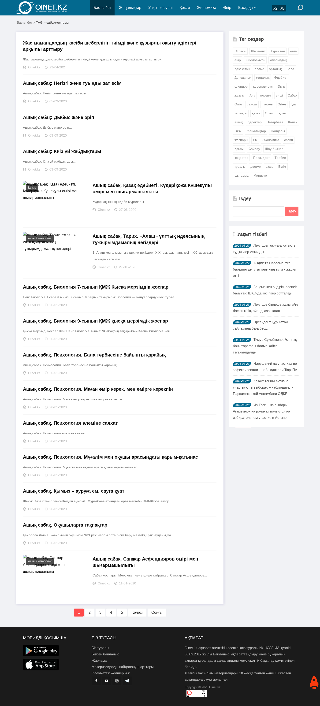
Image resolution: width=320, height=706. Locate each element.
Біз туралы (100, 648)
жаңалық (262, 77)
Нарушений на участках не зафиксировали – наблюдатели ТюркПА (265, 366)
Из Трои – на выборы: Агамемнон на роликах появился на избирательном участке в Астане (261, 411)
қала (293, 51)
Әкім (238, 131)
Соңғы (157, 612)
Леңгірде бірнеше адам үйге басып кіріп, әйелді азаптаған (265, 307)
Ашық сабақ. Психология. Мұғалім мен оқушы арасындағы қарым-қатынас (110, 457)
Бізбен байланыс (105, 654)
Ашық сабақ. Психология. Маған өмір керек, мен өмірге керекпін (98, 389)
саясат (252, 104)
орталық (275, 69)
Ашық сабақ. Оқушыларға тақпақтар (65, 525)
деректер (255, 122)
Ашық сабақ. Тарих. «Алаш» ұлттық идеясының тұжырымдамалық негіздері (149, 239)
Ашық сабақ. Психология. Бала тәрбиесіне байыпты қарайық (94, 354)
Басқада (245, 8)
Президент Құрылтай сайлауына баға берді (260, 325)
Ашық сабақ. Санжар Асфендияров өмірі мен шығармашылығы (145, 562)
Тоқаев (267, 104)
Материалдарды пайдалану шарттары (123, 667)
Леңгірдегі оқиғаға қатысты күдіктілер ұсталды (264, 248)
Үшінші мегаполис (40, 238)
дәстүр (255, 166)
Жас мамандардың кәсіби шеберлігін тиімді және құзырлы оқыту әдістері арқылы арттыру (109, 46)
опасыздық (278, 60)
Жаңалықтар (130, 8)
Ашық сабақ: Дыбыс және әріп (58, 117)
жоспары (241, 140)
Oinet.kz (215, 687)
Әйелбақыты (255, 60)
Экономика (206, 8)
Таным (32, 187)
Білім (282, 166)
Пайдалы (278, 131)
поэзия (265, 95)
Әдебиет (281, 77)
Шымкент (258, 51)
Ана (252, 95)
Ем (255, 140)
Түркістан (277, 51)
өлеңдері (241, 86)
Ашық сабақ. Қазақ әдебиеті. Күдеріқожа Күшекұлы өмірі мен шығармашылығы (152, 188)
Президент (261, 158)
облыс (259, 69)
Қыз (293, 104)
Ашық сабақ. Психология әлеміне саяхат (70, 423)
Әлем (269, 113)
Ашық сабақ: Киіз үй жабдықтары (62, 151)
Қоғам (185, 8)
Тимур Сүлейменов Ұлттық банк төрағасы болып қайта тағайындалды (265, 346)
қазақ (256, 113)
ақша (269, 166)
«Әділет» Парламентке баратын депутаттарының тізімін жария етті (264, 269)
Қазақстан (242, 69)
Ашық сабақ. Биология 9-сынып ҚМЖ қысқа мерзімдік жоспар (95, 320)
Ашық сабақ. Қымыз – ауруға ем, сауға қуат (73, 491)
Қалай (293, 122)
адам (283, 113)
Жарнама (99, 660)
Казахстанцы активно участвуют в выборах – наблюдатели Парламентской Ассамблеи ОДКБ (263, 387)
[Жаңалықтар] (45, 7)
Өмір (281, 86)
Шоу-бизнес (274, 149)
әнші (279, 95)
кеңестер (241, 158)
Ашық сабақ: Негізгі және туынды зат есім (72, 83)
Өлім (238, 104)
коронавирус (263, 86)
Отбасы (240, 51)
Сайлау (254, 149)
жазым (239, 95)
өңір (237, 60)
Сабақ (292, 95)
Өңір (227, 8)
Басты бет (102, 8)
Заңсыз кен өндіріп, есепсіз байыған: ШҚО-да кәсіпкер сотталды (265, 290)
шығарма (241, 175)
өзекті (288, 140)
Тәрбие (280, 158)
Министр (260, 175)
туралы (240, 166)
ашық (238, 122)
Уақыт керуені (160, 8)
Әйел (282, 104)
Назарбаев (275, 122)
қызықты (240, 113)
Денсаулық (242, 77)
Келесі (137, 612)
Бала (290, 69)
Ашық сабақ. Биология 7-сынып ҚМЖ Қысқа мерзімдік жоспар (95, 287)
